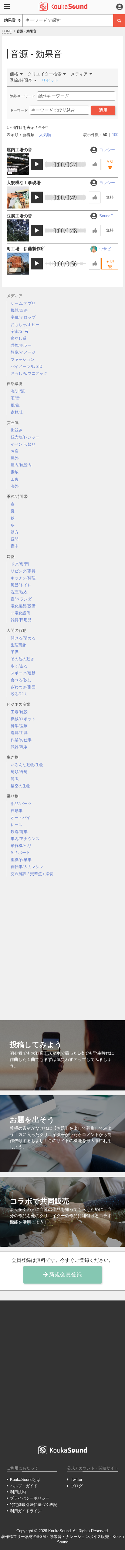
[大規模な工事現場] (18, 197)
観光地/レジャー (25, 437)
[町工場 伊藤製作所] (18, 264)
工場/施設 (19, 712)
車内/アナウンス (25, 838)
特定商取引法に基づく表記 (33, 1504)
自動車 (16, 810)
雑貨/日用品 (21, 620)
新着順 (28, 134)
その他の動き (22, 659)
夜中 (15, 546)
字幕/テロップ (23, 317)
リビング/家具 (23, 571)
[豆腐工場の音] (18, 230)
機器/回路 (19, 310)
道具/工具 (19, 732)
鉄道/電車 (19, 831)
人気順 (45, 134)
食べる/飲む (21, 680)
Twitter (76, 1479)
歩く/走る (19, 666)
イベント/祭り (23, 444)
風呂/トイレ (21, 585)
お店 (15, 451)
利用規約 (18, 1492)
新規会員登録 (65, 1275)
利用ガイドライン (26, 1511)
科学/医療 (19, 726)
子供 (15, 652)
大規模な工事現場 (24, 182)
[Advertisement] (62, 943)
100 (115, 134)
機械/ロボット (23, 719)
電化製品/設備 (23, 606)
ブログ (76, 1486)
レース (16, 825)
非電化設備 (20, 613)
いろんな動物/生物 (27, 764)
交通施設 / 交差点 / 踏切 (32, 873)
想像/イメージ (23, 352)
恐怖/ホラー (21, 345)
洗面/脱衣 (19, 592)
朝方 (15, 532)
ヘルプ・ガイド (24, 1486)
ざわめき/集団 (23, 687)
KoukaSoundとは (25, 1479)
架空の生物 (20, 786)
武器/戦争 (19, 747)
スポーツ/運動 (23, 673)
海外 (15, 486)
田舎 (15, 479)
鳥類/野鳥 (19, 771)
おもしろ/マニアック (29, 373)
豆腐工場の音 (19, 215)
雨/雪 (15, 398)
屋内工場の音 (19, 149)
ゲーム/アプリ (23, 303)
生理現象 (18, 645)
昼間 (15, 539)
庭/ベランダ (21, 599)
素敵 (15, 472)
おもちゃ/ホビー (25, 324)
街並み (16, 430)
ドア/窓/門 (20, 564)
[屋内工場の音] (18, 164)
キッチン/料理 (23, 578)
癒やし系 (18, 338)
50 (105, 134)
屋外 (15, 458)
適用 (103, 110)
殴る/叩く (19, 694)
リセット (50, 80)
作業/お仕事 (21, 740)
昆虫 (15, 778)
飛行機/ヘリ (21, 845)
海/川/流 (18, 391)
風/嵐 (15, 405)
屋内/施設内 (21, 465)
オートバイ (20, 817)
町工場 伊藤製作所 (26, 248)
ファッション (22, 359)
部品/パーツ (21, 803)
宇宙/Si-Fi (19, 331)
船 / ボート (20, 852)
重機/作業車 (21, 860)
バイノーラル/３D (26, 366)
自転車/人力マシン (27, 866)
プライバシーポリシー (29, 1498)
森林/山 (17, 412)
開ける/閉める (23, 638)
